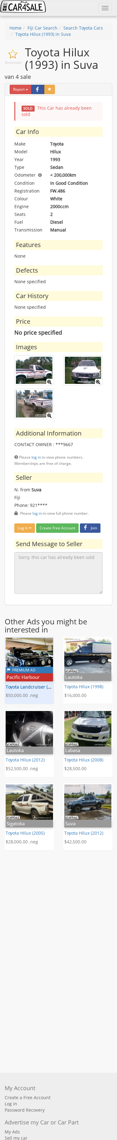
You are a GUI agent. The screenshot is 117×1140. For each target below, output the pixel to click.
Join (94, 528)
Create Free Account (57, 528)
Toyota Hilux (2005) (25, 833)
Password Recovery (25, 1110)
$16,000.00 (75, 695)
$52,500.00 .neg (22, 768)
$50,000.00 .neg (22, 695)
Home (15, 28)
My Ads (12, 1132)
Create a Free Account (28, 1097)
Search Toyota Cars (83, 28)
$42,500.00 (75, 842)
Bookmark (13, 62)
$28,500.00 (75, 768)
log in (36, 457)
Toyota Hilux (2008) (83, 760)
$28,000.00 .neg (22, 842)
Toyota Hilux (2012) (25, 760)
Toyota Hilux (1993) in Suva (43, 34)
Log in (11, 1104)
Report (19, 89)
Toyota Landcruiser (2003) (32, 687)
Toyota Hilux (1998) (83, 686)
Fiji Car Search (42, 28)
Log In (23, 528)
